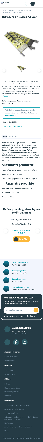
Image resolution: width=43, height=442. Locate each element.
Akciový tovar (9, 374)
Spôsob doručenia (11, 413)
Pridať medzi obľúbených (13, 126)
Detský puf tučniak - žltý (21, 224)
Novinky (7, 395)
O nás (6, 431)
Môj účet (7, 384)
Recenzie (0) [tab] (12, 137)
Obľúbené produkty (11, 392)
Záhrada (12, 10)
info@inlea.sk (10, 115)
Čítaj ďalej (6, 96)
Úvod (4, 10)
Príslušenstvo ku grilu (25, 10)
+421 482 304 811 (19, 331)
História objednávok (12, 388)
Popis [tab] (5, 137)
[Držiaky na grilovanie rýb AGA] (21, 43)
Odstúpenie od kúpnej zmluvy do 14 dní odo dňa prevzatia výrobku (21, 418)
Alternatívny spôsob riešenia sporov (18, 427)
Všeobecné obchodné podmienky (17, 405)
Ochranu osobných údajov (25, 316)
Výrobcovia (8, 370)
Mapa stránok (9, 360)
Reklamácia (8, 423)
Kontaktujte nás (10, 357)
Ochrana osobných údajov (14, 409)
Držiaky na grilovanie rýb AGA (12, 12)
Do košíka (23, 239)
